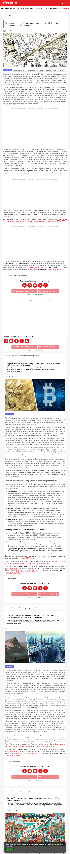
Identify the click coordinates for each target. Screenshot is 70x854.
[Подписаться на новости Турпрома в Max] (29, 285)
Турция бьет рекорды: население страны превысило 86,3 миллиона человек (30, 791)
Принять (9, 849)
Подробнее (9, 846)
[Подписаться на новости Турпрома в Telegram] (24, 285)
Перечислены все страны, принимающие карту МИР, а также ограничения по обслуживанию (28, 15)
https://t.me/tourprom (54, 269)
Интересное (55, 8)
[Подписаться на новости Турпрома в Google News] (45, 285)
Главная (6, 15)
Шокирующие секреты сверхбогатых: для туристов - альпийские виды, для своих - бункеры (30, 608)
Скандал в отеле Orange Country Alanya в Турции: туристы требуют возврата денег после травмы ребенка (35, 745)
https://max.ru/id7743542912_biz (26, 570)
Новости (12, 15)
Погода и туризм (42, 8)
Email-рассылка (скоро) (49, 291)
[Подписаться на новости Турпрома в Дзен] (40, 285)
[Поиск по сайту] (62, 3)
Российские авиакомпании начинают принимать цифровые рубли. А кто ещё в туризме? (30, 355)
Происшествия (27, 8)
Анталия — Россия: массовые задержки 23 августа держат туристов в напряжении (35, 562)
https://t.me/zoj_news (13, 572)
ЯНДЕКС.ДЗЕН (33, 267)
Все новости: (6, 8)
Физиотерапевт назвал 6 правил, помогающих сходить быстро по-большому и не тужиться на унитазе (35, 220)
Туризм (16, 8)
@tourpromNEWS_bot (26, 558)
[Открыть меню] (16, 3)
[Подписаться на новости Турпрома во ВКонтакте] (35, 285)
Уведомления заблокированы (25, 291)
